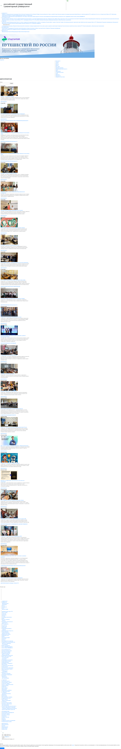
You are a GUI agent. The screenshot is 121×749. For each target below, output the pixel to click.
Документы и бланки (26, 28)
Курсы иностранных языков (12, 19)
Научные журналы (61, 14)
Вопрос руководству (59, 16)
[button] (9, 47)
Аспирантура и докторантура (100, 18)
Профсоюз (48, 28)
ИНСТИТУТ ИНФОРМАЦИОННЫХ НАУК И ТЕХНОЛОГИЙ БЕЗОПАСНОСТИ (14, 120)
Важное (57, 65)
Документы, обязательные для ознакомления (62, 19)
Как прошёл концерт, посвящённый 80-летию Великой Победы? (13, 298)
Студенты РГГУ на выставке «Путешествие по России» (11, 317)
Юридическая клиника (6, 634)
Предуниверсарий (91, 18)
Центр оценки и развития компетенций (49, 25)
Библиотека (83, 22)
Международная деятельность (61, 68)
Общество (58, 74)
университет (4, 13)
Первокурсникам (13, 22)
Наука (57, 70)
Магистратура (4, 664)
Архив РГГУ (38, 16)
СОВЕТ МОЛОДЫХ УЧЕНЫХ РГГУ (13, 583)
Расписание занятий (6, 22)
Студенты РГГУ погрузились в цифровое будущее (10, 463)
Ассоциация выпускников (70, 14)
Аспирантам (60, 25)
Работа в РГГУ (109, 14)
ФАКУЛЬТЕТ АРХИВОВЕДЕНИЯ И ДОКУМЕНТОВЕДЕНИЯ (17, 524)
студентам (4, 21)
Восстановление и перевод (28, 25)
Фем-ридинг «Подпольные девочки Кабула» (9, 173)
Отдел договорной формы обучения (18, 23)
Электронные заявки (31, 16)
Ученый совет (103, 14)
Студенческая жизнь (59, 72)
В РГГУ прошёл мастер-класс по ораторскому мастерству (12, 408)
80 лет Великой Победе (35, 14)
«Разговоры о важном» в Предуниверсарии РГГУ (10, 245)
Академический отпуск (37, 25)
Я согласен (2, 748)
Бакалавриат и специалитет (7, 663)
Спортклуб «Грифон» (60, 22)
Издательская (26, 31)
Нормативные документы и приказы (9, 15)
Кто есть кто (98, 14)
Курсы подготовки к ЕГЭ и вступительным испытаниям (68, 18)
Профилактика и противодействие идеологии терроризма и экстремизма (8, 643)
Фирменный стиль (20, 16)
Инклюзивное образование (49, 19)
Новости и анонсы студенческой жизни (23, 22)
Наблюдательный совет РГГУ (7, 611)
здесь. (73, 745)
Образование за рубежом (6, 23)
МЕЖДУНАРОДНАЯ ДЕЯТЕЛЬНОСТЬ (7, 286)
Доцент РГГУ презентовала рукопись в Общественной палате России (14, 427)
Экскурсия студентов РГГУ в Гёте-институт (9, 391)
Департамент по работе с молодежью (39, 22)
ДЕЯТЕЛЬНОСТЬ (5, 723)
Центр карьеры (88, 22)
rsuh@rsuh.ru (7, 736)
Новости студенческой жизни (7, 684)
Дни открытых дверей (16, 18)
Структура (42, 14)
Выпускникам (20, 25)
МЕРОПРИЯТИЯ (4, 101)
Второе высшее (109, 18)
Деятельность (4, 30)
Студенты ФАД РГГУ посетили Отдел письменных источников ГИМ (13, 518)
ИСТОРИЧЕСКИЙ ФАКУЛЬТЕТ (20, 565)
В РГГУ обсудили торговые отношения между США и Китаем (12, 500)
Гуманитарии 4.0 (14, 141)
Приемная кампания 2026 (7, 18)
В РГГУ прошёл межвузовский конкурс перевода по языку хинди (13, 279)
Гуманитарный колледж (83, 18)
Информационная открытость (21, 15)
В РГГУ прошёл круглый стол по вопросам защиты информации (13, 113)
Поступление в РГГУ (6, 17)
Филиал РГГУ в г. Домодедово (23, 19)
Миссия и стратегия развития (83, 14)
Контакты (42, 16)
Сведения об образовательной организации (10, 14)
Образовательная (5, 31)
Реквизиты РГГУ (29, 23)
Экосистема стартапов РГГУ (77, 25)
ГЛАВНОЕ (2, 565)
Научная (10, 31)
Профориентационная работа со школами (28, 18)
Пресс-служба (51, 14)
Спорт (57, 73)
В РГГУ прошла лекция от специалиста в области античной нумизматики (14, 262)
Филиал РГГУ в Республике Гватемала (36, 19)
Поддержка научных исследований (19, 29)
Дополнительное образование (7, 667)
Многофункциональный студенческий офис (72, 22)
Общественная (21, 31)
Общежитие (15, 25)
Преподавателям (5, 27)
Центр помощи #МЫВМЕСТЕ (79, 16)
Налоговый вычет (6, 24)
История (56, 14)
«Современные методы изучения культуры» (9, 355)
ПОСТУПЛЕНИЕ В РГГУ (6, 649)
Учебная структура (38, 28)
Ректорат (23, 14)
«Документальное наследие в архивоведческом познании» (12, 210)
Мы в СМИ (58, 66)
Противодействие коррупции (49, 16)
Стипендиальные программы (7, 25)
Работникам (114, 14)
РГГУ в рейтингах (92, 14)
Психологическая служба (67, 25)
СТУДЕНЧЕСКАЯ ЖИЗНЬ (5, 415)
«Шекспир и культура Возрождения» (8, 373)
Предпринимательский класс (42, 18)
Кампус (26, 16)
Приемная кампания (59, 67)
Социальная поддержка (36, 23)
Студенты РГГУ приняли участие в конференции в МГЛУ (11, 536)
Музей (76, 14)
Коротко (57, 64)
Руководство (27, 14)
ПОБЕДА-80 (9, 141)
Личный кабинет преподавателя (8, 28)
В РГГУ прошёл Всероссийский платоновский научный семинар (13, 227)
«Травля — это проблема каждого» (7, 96)
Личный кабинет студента (51, 22)
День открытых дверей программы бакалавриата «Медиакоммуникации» (15, 445)
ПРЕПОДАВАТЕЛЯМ (5, 711)
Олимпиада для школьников (7, 659)
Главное (57, 62)
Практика (85, 25)
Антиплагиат (32, 28)
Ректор (20, 14)
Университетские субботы (53, 18)
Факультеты (46, 14)
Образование (99, 22)
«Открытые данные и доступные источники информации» (12, 577)
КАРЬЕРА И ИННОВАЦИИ (11, 343)
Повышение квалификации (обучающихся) (110, 22)
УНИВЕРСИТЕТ (4, 601)
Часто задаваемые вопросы (68, 16)
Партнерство (58, 75)
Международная (15, 31)
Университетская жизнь (60, 76)
